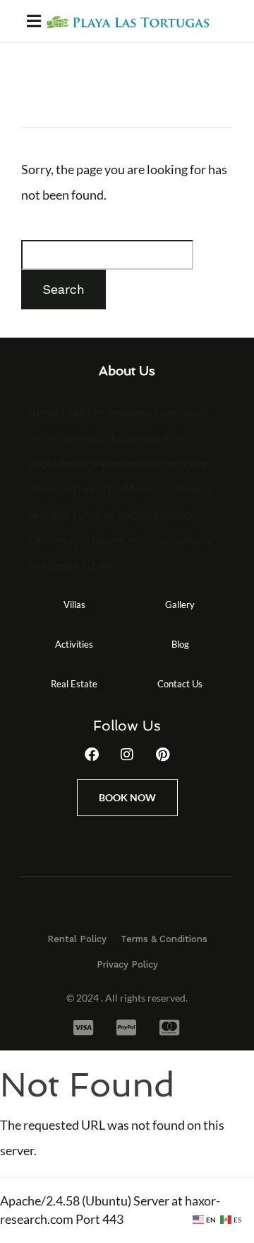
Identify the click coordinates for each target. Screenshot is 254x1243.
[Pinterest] (162, 754)
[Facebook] (92, 754)
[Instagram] (127, 754)
